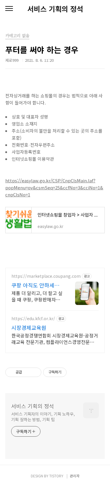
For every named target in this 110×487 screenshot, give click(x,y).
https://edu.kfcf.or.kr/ (33, 318)
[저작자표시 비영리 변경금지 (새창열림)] (74, 372)
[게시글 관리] (34, 372)
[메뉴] (9, 9)
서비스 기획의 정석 (55, 8)
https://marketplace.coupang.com (46, 276)
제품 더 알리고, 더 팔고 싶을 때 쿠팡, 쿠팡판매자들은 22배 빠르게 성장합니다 (36, 296)
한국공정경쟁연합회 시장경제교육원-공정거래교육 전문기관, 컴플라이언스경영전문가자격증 (55, 338)
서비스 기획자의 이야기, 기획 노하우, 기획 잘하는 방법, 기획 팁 (43, 416)
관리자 (74, 475)
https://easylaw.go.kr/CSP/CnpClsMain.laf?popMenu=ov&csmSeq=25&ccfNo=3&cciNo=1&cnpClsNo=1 (54, 187)
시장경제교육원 (28, 327)
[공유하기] (27, 372)
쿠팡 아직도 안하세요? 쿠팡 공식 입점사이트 (36, 285)
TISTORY (56, 475)
